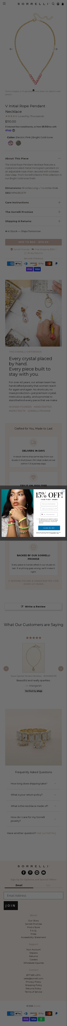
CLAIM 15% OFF (49, 528)
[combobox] (48, 509)
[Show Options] (56, 509)
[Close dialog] (63, 491)
